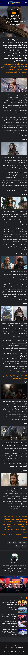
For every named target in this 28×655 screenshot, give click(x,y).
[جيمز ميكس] (14, 3)
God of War (22, 542)
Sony (17, 546)
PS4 (14, 542)
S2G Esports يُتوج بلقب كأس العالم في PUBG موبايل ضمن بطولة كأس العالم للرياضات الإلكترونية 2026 (14, 586)
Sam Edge (14, 563)
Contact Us (7, 647)
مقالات (11, 9)
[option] (14, 584)
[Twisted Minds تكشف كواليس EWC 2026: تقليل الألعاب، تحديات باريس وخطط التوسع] (22, 603)
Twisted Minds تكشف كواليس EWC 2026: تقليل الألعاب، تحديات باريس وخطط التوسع (9, 603)
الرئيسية (15, 9)
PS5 (9, 542)
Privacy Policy (14, 647)
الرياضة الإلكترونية (14, 581)
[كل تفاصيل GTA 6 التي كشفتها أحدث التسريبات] (22, 610)
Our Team (20, 647)
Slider (23, 546)
